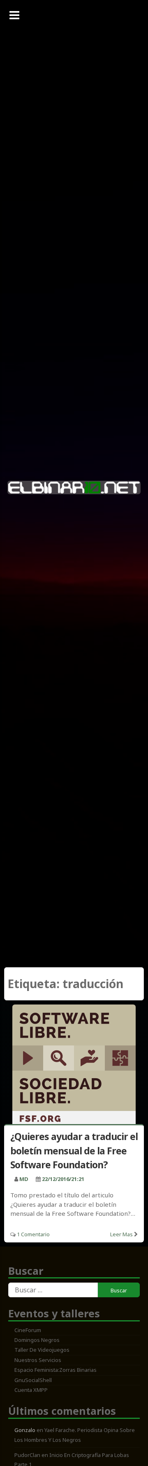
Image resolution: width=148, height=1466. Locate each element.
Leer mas (121, 1234)
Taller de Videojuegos (41, 1349)
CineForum (27, 1330)
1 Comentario (33, 1234)
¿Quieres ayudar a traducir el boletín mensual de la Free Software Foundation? (74, 1150)
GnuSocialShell (33, 1380)
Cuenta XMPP (31, 1390)
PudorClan (27, 1455)
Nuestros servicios (37, 1360)
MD (23, 1179)
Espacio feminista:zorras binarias (55, 1369)
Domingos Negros (37, 1340)
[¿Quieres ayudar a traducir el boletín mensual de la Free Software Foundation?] (74, 1065)
